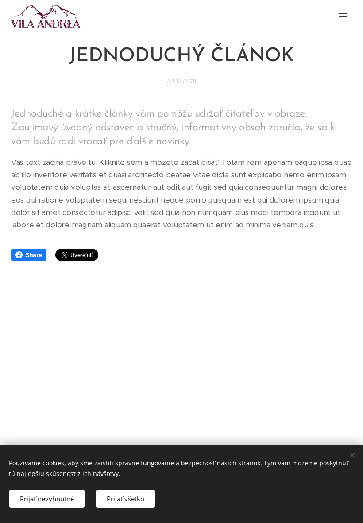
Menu (343, 16)
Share (33, 254)
